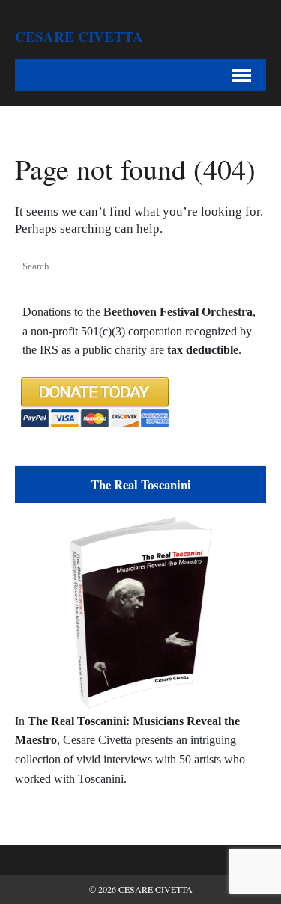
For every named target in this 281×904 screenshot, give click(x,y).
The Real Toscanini (141, 484)
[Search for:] (90, 266)
